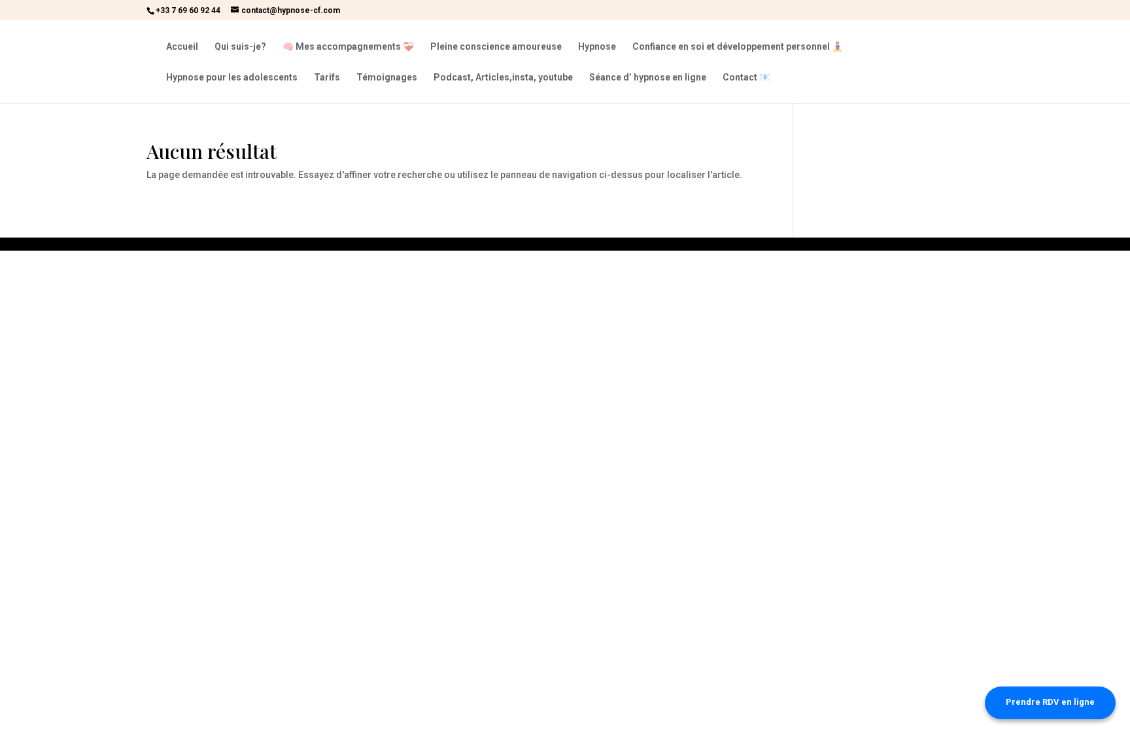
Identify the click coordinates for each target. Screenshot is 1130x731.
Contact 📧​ (746, 77)
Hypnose (597, 47)
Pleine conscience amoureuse (496, 47)
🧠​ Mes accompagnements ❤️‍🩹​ (348, 47)
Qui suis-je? (240, 47)
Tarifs (327, 77)
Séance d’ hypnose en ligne (647, 77)
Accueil (182, 47)
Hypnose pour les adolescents (232, 77)
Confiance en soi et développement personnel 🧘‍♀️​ (737, 47)
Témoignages (386, 77)
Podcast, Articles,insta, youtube (503, 77)
